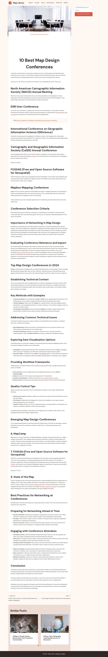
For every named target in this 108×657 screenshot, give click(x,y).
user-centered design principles (49, 378)
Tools (43, 3)
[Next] (66, 629)
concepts (33, 156)
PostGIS (13, 464)
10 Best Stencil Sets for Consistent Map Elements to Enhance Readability (22, 598)
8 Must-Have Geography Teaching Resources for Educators (52, 638)
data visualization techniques (25, 252)
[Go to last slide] (12, 629)
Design (37, 3)
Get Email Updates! (84, 14)
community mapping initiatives (36, 485)
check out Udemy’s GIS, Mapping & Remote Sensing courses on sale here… (37, 120)
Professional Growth (42, 34)
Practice (59, 3)
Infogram (63, 350)
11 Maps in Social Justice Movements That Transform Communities (23, 638)
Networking (33, 34)
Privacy (63, 654)
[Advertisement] (39, 46)
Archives (57, 654)
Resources (50, 3)
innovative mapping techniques (48, 487)
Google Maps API (44, 354)
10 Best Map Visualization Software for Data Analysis (55, 597)
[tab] (38, 645)
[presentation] (24, 623)
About (31, 3)
